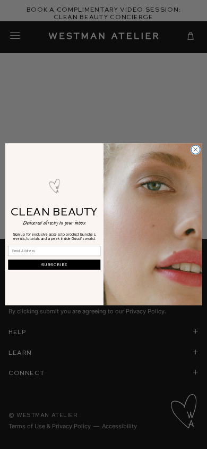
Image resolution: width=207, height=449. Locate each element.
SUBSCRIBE (54, 264)
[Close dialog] (195, 149)
